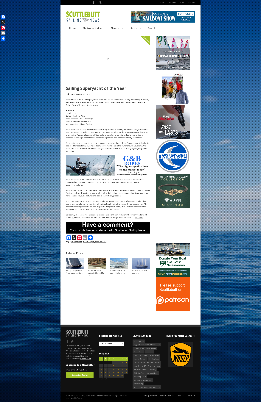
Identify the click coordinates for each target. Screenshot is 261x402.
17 (122, 369)
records (136, 366)
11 (126, 366)
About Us (180, 395)
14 (110, 369)
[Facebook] (3, 17)
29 (114, 376)
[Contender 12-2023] (173, 172)
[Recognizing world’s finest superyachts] (75, 268)
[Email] (3, 33)
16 (118, 369)
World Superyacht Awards (94, 241)
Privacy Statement (150, 395)
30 (118, 376)
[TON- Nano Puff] (173, 103)
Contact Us (191, 395)
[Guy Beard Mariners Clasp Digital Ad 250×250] (173, 207)
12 (101, 369)
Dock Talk (147, 39)
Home (72, 28)
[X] (3, 22)
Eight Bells (137, 355)
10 (122, 366)
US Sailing (152, 369)
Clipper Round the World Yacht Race (147, 345)
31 (122, 376)
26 (101, 376)
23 (118, 372)
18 (126, 369)
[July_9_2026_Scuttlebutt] (173, 276)
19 (101, 372)
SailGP (144, 366)
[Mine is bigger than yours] (141, 268)
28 (110, 376)
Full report (139, 217)
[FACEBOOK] (94, 3)
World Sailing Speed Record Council (147, 387)
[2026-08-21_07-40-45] (163, 22)
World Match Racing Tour (143, 380)
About (162, 2)
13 (105, 369)
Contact (191, 2)
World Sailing (138, 384)
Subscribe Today (80, 375)
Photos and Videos (93, 28)
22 (114, 372)
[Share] (3, 38)
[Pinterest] (3, 27)
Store (182, 2)
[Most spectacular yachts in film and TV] (97, 268)
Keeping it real (154, 359)
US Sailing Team (139, 373)
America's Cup (139, 341)
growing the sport (140, 359)
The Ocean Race (154, 366)
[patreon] (173, 310)
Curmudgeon (138, 352)
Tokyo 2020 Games (140, 369)
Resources (136, 28)
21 (110, 372)
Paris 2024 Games (153, 362)
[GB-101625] (108, 175)
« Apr (101, 379)
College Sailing (139, 348)
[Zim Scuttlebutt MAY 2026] (173, 69)
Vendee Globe (152, 373)
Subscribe (172, 2)
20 (105, 372)
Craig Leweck (151, 348)
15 (114, 369)
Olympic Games (139, 362)
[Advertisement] (173, 225)
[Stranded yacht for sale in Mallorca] (119, 268)
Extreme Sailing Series (151, 355)
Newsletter (117, 28)
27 (105, 376)
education (149, 352)
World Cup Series (140, 377)
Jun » (106, 379)
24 (122, 372)
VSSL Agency (78, 398)
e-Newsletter (85, 358)
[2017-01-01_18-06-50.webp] (180, 354)
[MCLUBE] (173, 138)
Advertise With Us (167, 395)
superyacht (76, 241)
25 (126, 372)
